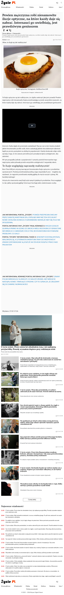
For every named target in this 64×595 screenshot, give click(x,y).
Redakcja (52, 586)
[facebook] (3, 30)
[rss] (57, 3)
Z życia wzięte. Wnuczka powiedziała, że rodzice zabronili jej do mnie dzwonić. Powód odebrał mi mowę (34, 525)
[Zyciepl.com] (8, 2)
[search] (61, 2)
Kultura (51, 7)
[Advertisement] (32, 200)
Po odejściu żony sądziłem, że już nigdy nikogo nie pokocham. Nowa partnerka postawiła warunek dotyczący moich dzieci (32, 521)
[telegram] (7, 30)
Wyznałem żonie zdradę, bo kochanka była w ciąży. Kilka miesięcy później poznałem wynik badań (32, 552)
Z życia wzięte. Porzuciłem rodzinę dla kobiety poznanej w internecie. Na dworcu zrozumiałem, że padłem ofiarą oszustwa (32, 572)
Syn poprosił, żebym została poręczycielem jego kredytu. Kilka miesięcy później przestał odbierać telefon (34, 539)
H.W (8, 39)
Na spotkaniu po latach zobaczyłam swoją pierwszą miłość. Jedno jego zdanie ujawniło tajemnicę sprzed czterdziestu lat (34, 534)
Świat (41, 7)
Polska (32, 7)
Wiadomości (20, 7)
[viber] (10, 30)
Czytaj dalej (32, 499)
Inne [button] (60, 7)
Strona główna (5, 7)
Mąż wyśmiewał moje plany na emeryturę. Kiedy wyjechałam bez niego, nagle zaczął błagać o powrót (33, 576)
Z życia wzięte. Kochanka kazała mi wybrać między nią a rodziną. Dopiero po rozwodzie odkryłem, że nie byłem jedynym (34, 548)
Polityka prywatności (32, 589)
